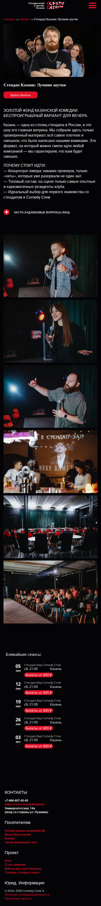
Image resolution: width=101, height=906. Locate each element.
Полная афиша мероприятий (25, 830)
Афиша (24, 19)
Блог (8, 860)
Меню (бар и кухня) (18, 834)
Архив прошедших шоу (21, 842)
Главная (9, 19)
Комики (10, 838)
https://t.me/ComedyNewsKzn (24, 804)
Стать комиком (15, 864)
